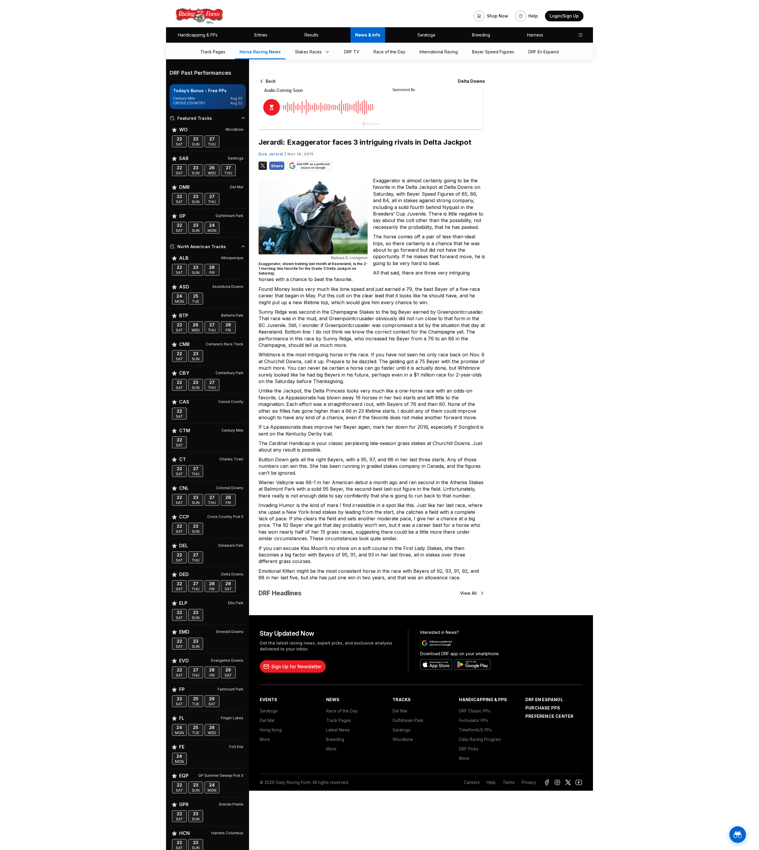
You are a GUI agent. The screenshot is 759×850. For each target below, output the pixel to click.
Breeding (481, 34)
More (265, 739)
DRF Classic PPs (474, 710)
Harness (535, 34)
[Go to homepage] (199, 16)
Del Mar (267, 720)
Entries (260, 34)
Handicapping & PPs (198, 34)
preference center (549, 716)
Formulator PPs (473, 720)
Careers (471, 782)
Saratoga (426, 34)
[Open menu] (580, 35)
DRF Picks (469, 748)
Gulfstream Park (408, 720)
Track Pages (338, 720)
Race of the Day (342, 710)
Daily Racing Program (480, 739)
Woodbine (403, 739)
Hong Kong (271, 729)
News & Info (367, 34)
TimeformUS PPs (475, 729)
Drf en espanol (544, 699)
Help (491, 782)
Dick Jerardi (271, 154)
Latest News (338, 729)
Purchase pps (542, 707)
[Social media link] (546, 782)
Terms (509, 782)
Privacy (529, 782)
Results (311, 34)
